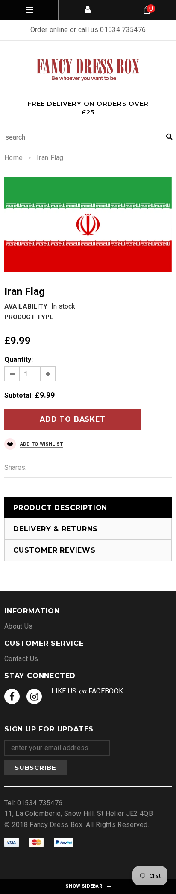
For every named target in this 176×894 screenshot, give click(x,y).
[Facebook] (12, 696)
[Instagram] (34, 696)
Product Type (28, 317)
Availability (25, 306)
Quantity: (18, 359)
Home (13, 158)
